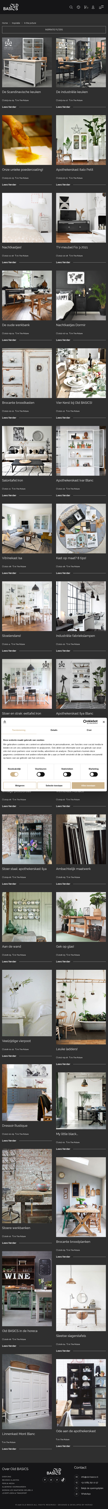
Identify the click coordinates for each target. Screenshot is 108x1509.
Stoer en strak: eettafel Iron (21, 713)
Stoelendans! (11, 636)
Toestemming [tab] (18, 730)
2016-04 (61, 1344)
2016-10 (7, 1236)
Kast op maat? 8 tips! (71, 558)
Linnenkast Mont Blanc (18, 1434)
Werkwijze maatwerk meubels (17, 1490)
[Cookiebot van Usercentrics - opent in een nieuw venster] (85, 722)
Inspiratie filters (54, 30)
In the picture (30, 23)
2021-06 (61, 567)
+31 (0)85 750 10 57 (89, 1482)
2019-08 (7, 800)
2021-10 (61, 489)
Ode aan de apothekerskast (76, 1431)
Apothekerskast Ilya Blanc (74, 713)
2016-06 (7, 1339)
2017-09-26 (63, 1058)
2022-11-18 (9, 256)
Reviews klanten (10, 1480)
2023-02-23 (9, 178)
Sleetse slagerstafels (71, 1336)
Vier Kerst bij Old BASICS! (74, 402)
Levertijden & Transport (14, 1493)
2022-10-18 (63, 256)
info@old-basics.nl (89, 1477)
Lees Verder (9, 107)
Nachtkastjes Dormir (71, 325)
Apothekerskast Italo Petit (74, 169)
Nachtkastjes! (12, 247)
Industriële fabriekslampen (75, 636)
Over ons (6, 1477)
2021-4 (7, 644)
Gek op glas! (65, 946)
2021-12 (61, 411)
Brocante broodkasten (18, 402)
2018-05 (7, 955)
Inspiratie (16, 23)
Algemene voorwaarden (14, 1487)
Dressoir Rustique (14, 1125)
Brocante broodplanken (73, 1241)
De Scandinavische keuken (21, 92)
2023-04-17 (63, 100)
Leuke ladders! (67, 1049)
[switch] (41, 774)
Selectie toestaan (54, 785)
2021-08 (7, 567)
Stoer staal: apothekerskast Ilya (24, 869)
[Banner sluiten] (104, 722)
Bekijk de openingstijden (92, 1488)
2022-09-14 (9, 334)
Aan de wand (11, 946)
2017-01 (61, 1142)
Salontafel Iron (12, 480)
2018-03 (61, 955)
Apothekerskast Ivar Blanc (74, 480)
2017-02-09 (9, 1134)
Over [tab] (89, 730)
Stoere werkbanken (16, 1228)
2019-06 (7, 877)
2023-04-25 (9, 100)
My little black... (67, 1134)
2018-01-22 (9, 1049)
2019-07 (61, 800)
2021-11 (7, 489)
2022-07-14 (63, 334)
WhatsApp (86, 1494)
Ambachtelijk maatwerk (73, 869)
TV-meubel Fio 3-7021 (72, 247)
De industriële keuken (72, 92)
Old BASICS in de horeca (19, 1331)
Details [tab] (54, 730)
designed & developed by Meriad (75, 1505)
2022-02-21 (9, 411)
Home (5, 23)
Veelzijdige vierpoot (16, 1041)
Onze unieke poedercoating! (22, 169)
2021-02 (61, 644)
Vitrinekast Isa (12, 558)
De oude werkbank (16, 325)
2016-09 (61, 1250)
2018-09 (61, 877)
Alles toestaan (88, 785)
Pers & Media (8, 1483)
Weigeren (19, 785)
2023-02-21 (63, 178)
